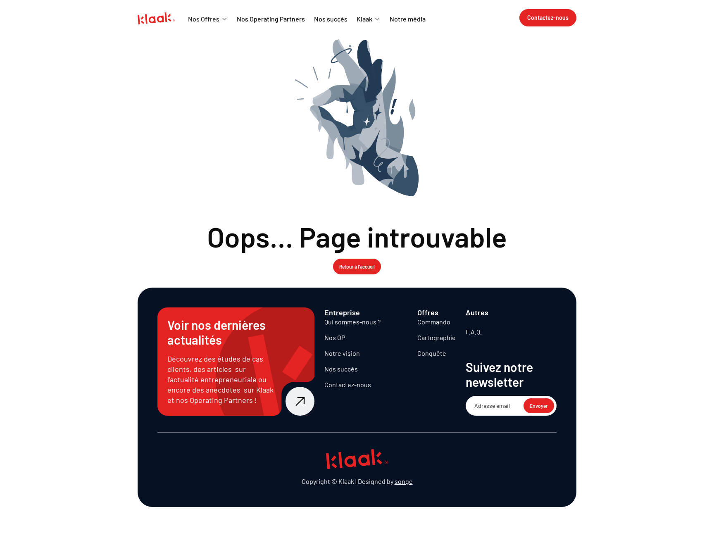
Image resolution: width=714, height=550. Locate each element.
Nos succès (341, 369)
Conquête (431, 353)
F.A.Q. (474, 332)
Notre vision (342, 353)
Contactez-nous (347, 384)
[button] (208, 19)
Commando (433, 322)
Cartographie (436, 337)
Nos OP (334, 337)
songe (404, 481)
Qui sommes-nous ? (352, 322)
